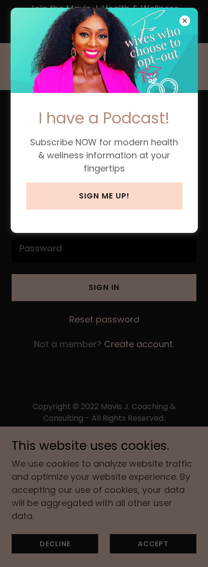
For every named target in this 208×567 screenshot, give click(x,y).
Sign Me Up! (104, 195)
